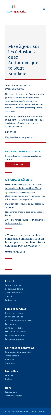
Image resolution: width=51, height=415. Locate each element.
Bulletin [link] (8, 379)
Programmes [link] (11, 324)
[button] (44, 10)
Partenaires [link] (10, 300)
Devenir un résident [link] (14, 313)
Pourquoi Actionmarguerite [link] (18, 352)
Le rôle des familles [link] (14, 316)
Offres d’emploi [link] (12, 355)
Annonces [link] (9, 375)
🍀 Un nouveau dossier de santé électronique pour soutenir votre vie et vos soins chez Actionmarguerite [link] (25, 196)
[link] (16, 8)
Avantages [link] (10, 363)
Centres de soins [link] (13, 285)
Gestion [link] (9, 296)
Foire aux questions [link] (14, 339)
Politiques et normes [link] (15, 335)
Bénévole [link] (9, 359)
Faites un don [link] (11, 392)
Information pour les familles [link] (18, 320)
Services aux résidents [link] (15, 331)
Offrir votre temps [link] (13, 395)
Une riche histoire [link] (13, 292)
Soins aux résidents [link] (14, 328)
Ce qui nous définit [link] (14, 289)
